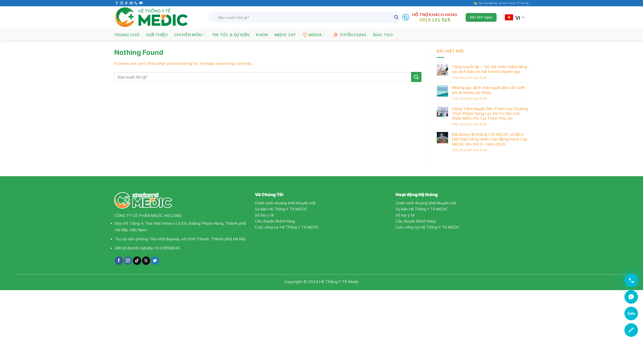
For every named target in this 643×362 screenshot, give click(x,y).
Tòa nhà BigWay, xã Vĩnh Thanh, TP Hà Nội (503, 3)
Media (315, 34)
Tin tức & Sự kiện (230, 34)
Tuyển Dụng (352, 34)
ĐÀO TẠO (383, 34)
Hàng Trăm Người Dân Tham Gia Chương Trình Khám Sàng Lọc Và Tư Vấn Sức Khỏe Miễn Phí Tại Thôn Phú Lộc (490, 113)
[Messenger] (631, 297)
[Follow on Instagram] (121, 3)
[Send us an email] (131, 3)
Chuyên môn (188, 34)
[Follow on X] (146, 260)
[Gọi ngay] (631, 280)
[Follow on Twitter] (155, 260)
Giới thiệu (157, 34)
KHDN (262, 34)
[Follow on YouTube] (140, 3)
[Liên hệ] (631, 330)
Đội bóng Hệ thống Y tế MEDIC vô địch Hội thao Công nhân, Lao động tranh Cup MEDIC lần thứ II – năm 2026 (489, 139)
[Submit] (396, 17)
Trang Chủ (126, 34)
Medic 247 (285, 34)
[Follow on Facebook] (116, 3)
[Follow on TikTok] (126, 3)
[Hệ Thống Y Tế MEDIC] (157, 17)
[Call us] (135, 3)
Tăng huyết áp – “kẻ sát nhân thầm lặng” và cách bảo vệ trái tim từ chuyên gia (490, 69)
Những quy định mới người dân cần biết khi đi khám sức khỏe (488, 90)
